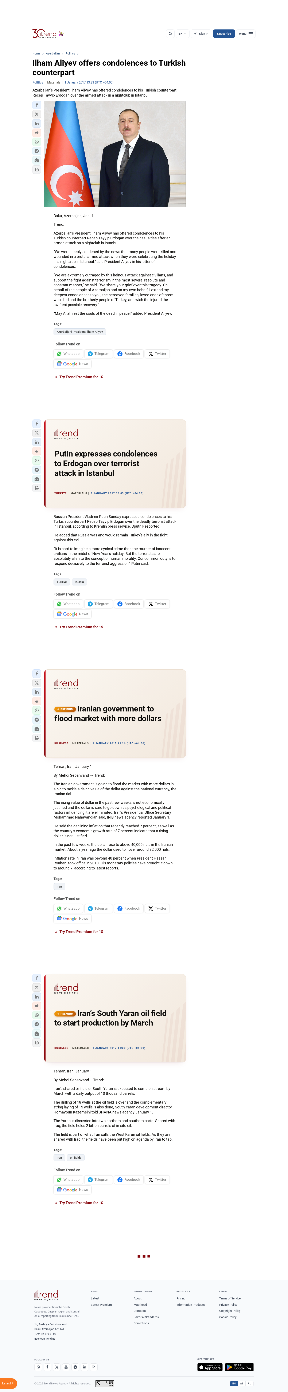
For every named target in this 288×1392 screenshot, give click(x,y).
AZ (242, 1383)
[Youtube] (66, 1367)
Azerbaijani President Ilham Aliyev (80, 331)
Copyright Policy (230, 1310)
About (138, 1298)
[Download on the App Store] (210, 1367)
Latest (95, 1298)
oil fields (75, 1157)
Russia (79, 582)
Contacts (140, 1310)
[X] (57, 1367)
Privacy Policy (228, 1304)
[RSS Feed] (94, 1367)
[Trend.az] (48, 33)
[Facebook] (47, 1367)
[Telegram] (75, 1367)
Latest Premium (101, 1304)
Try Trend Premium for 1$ (81, 377)
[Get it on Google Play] (239, 1367)
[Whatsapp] (38, 1367)
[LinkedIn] (84, 1367)
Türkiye (62, 582)
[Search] (170, 33)
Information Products (190, 1304)
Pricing (181, 1298)
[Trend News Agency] (46, 1295)
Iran (59, 886)
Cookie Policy (228, 1317)
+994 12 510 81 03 (45, 1333)
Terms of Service (230, 1298)
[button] (37, 105)
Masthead (140, 1304)
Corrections (141, 1323)
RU (249, 1383)
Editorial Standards (146, 1317)
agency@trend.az (44, 1338)
